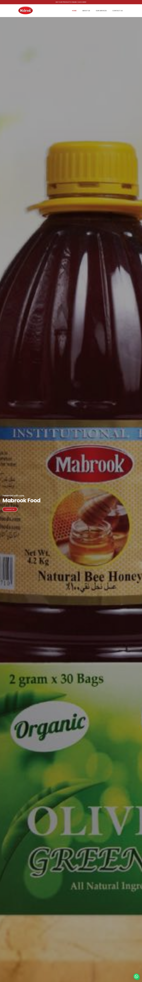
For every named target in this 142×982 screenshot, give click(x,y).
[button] (136, 976)
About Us (86, 11)
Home (74, 11)
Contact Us (117, 11)
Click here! (81, 2)
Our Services (101, 11)
